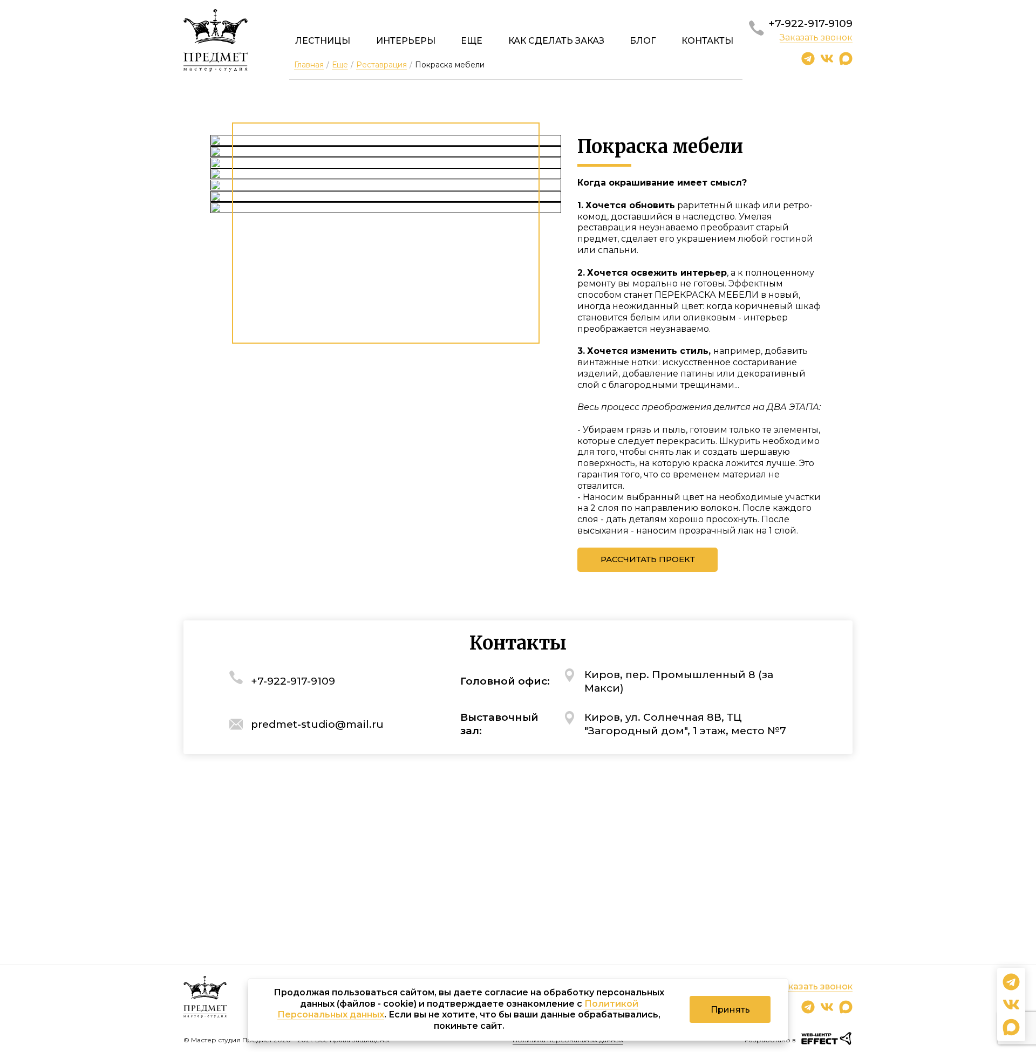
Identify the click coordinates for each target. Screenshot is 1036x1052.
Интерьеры (405, 41)
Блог (643, 41)
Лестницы (322, 41)
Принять (730, 1010)
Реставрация (381, 65)
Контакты (707, 41)
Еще (471, 41)
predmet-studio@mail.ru (317, 724)
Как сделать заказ (556, 41)
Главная (309, 65)
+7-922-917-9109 (810, 23)
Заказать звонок (816, 37)
